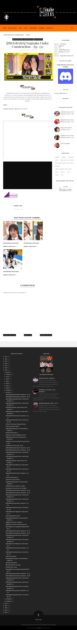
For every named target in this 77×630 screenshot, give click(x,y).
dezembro (9, 601)
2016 (6, 359)
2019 (6, 365)
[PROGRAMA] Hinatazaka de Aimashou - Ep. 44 (18, 492)
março (8, 376)
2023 (6, 605)
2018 (6, 363)
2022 (6, 603)
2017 (6, 361)
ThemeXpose (39, 627)
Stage (26, 28)
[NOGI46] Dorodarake (11, 562)
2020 (6, 368)
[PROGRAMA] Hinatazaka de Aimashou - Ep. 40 (18, 396)
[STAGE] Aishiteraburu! (12, 477)
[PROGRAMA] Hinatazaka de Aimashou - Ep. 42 (18, 450)
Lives (20, 28)
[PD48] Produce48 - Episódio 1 (47, 378)
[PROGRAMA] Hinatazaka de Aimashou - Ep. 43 (18, 490)
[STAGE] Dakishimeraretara (13, 516)
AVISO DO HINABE (65, 143)
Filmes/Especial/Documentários (13, 35)
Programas (33, 28)
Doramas (41, 28)
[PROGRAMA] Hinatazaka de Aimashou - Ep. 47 (18, 573)
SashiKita (57, 166)
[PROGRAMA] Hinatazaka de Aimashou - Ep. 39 (18, 394)
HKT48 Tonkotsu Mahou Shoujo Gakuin (64, 163)
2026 (6, 612)
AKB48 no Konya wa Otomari (67, 160)
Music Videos (12, 28)
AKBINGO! (57, 157)
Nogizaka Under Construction (23, 39)
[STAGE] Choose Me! (11, 556)
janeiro (8, 372)
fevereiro (8, 374)
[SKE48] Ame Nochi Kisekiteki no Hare (16, 435)
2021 (6, 370)
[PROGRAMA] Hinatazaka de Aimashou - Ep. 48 (18, 575)
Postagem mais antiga (46, 335)
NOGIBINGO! (71, 157)
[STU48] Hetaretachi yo (12, 432)
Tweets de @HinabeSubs (60, 93)
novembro (9, 599)
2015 (6, 356)
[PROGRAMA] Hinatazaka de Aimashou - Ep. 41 (18, 447)
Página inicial (28, 335)
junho (8, 383)
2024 (6, 607)
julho (7, 385)
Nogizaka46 (38, 39)
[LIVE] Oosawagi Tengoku (12, 426)
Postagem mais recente (10, 335)
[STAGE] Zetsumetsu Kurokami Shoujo (16, 424)
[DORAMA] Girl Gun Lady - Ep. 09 (14, 445)
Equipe (28, 35)
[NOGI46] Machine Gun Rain (13, 565)
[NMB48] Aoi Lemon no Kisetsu (14, 522)
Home (5, 28)
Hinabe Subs (18, 205)
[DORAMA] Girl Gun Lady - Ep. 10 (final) (16, 488)
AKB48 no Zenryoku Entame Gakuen (63, 169)
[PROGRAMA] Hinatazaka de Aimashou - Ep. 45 (18, 531)
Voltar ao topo (38, 619)
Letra (56, 160)
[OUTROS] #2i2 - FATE (11, 567)
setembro (8, 390)
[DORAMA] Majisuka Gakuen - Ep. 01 (48, 403)
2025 (6, 610)
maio (7, 381)
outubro (8, 392)
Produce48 (49, 28)
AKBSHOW (64, 157)
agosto (8, 388)
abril (7, 379)
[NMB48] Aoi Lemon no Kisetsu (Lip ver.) (16, 524)
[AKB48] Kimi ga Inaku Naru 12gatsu (15, 486)
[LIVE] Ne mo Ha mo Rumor (13, 479)
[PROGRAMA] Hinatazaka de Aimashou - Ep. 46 (18, 533)
